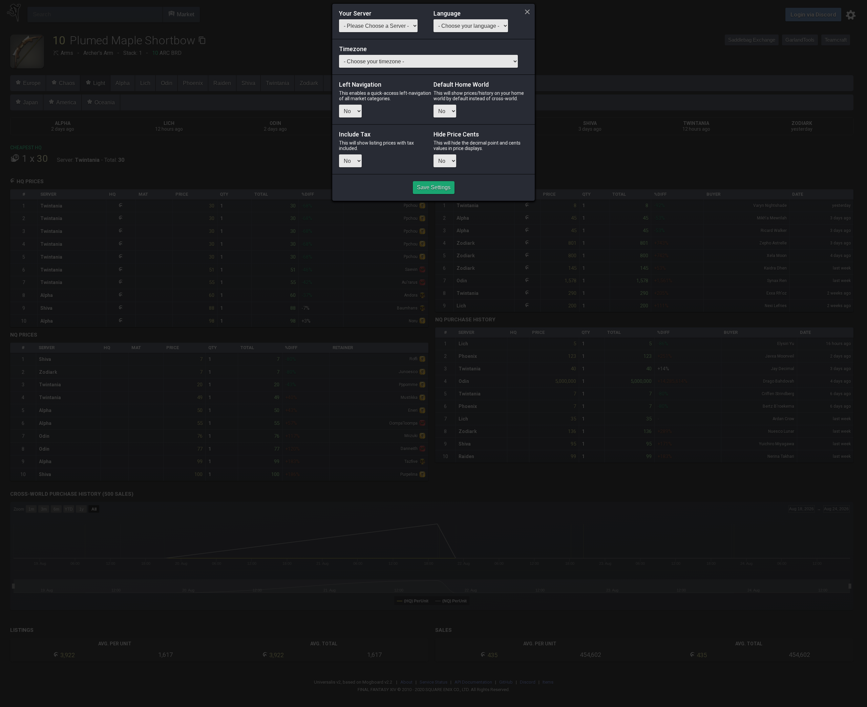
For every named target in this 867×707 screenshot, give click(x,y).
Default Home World (461, 85)
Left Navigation (360, 85)
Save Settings (433, 187)
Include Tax (355, 134)
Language (447, 13)
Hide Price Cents (456, 134)
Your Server (355, 13)
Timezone (353, 49)
